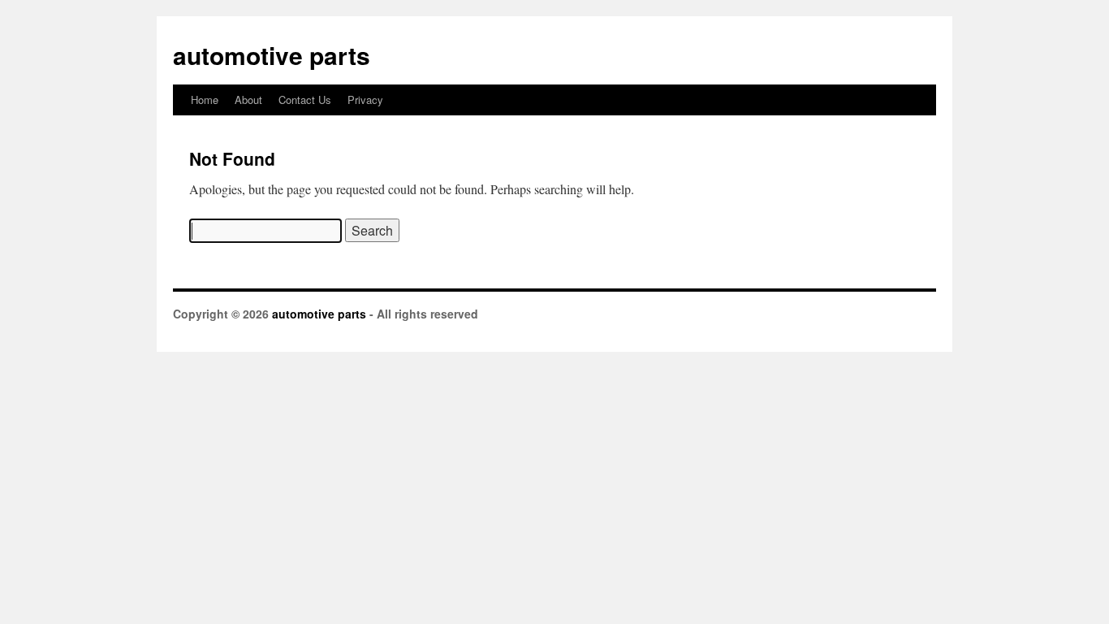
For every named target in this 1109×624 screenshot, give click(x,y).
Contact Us (304, 99)
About (248, 99)
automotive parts (271, 54)
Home (204, 99)
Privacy (365, 99)
